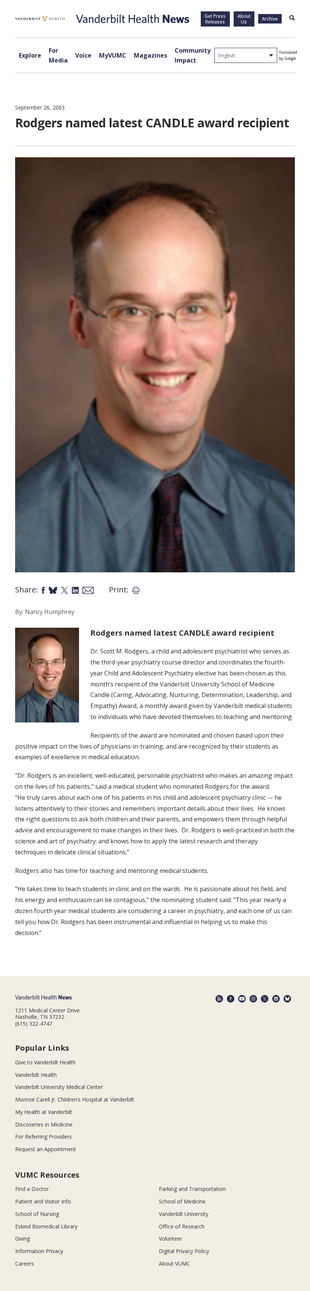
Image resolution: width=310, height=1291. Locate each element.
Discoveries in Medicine (44, 1124)
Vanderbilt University (183, 1213)
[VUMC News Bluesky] (287, 999)
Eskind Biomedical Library (46, 1226)
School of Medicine (182, 1201)
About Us (244, 19)
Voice (83, 55)
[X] (264, 999)
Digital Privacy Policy (184, 1251)
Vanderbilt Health (36, 1074)
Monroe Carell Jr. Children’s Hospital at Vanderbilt (74, 1099)
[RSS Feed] (219, 999)
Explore (30, 55)
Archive (270, 19)
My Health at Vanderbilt (43, 1112)
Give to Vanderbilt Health (45, 1062)
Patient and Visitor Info (43, 1201)
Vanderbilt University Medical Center (59, 1086)
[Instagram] (253, 999)
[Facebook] (230, 999)
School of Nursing (37, 1213)
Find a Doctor (32, 1188)
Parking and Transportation (192, 1188)
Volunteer (170, 1238)
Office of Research (182, 1226)
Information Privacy (39, 1251)
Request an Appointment (45, 1149)
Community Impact (193, 55)
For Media (58, 55)
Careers (24, 1263)
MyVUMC (112, 55)
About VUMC (174, 1263)
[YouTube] (242, 999)
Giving (22, 1238)
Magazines (150, 55)
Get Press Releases (215, 19)
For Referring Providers (43, 1136)
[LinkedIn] (276, 999)
